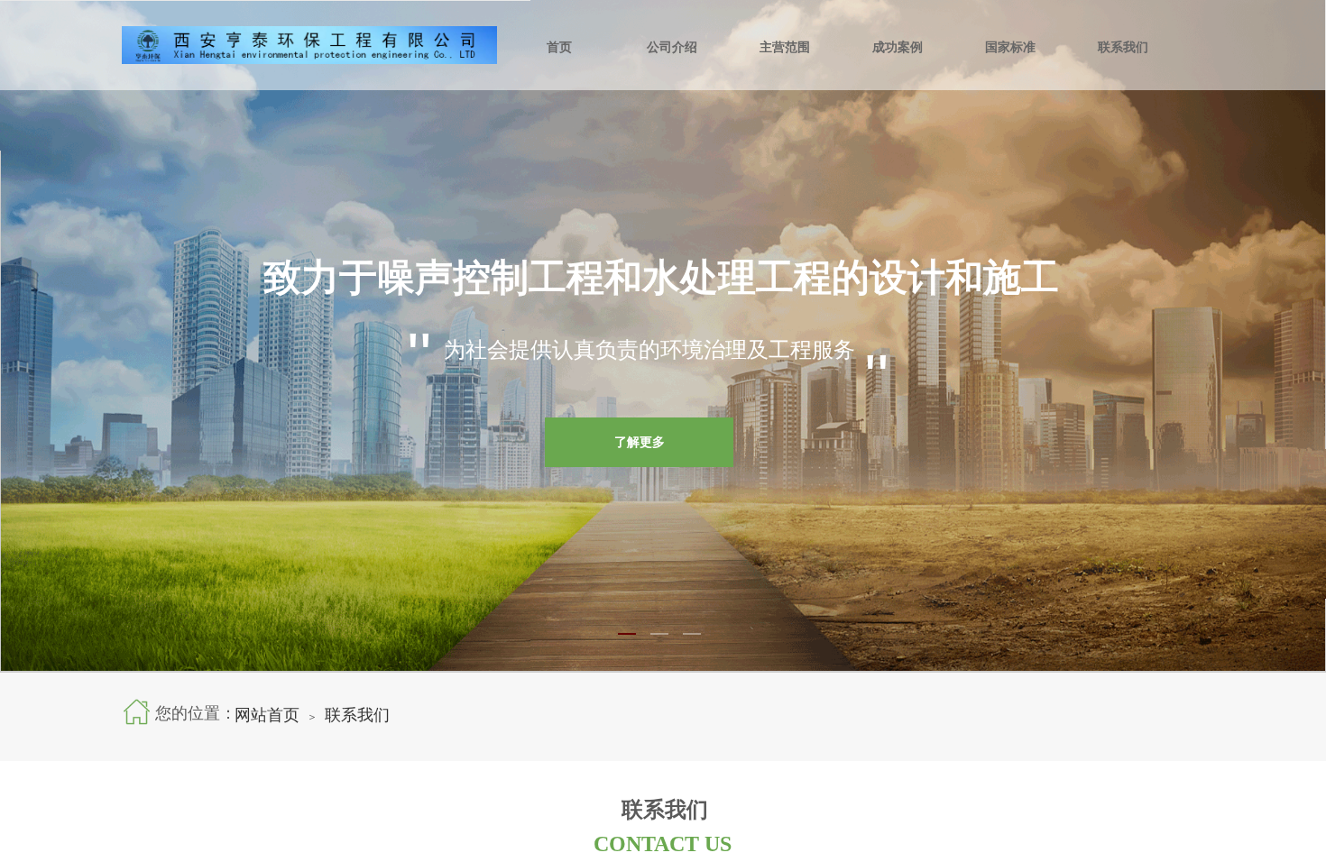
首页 (559, 47)
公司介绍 (672, 47)
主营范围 (785, 47)
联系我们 (1123, 47)
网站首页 (267, 715)
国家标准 (1010, 47)
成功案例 (897, 47)
